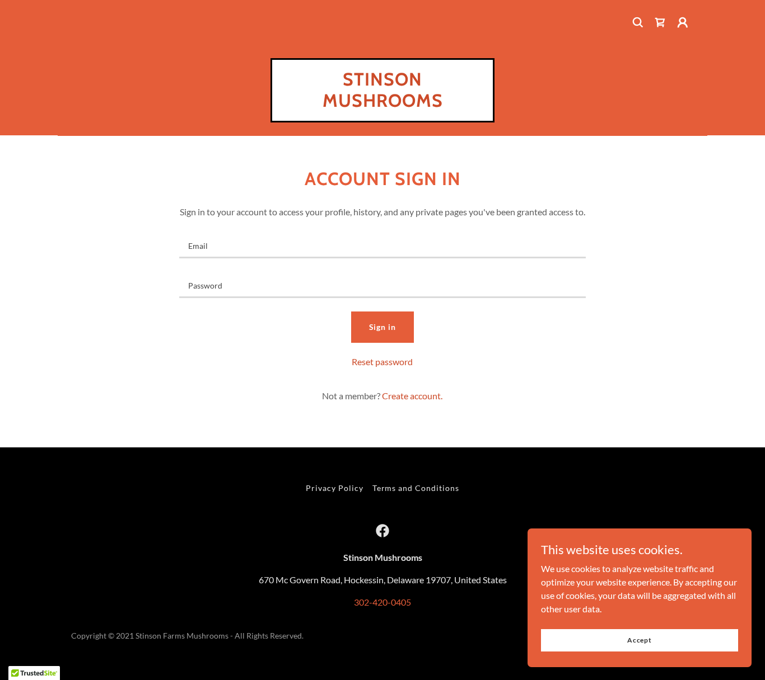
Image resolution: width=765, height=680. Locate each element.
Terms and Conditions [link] (416, 488)
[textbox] (382, 245)
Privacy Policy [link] (334, 488)
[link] (660, 22)
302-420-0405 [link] (382, 602)
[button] (682, 22)
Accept (639, 640)
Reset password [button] (382, 361)
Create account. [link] (412, 395)
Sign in (383, 327)
